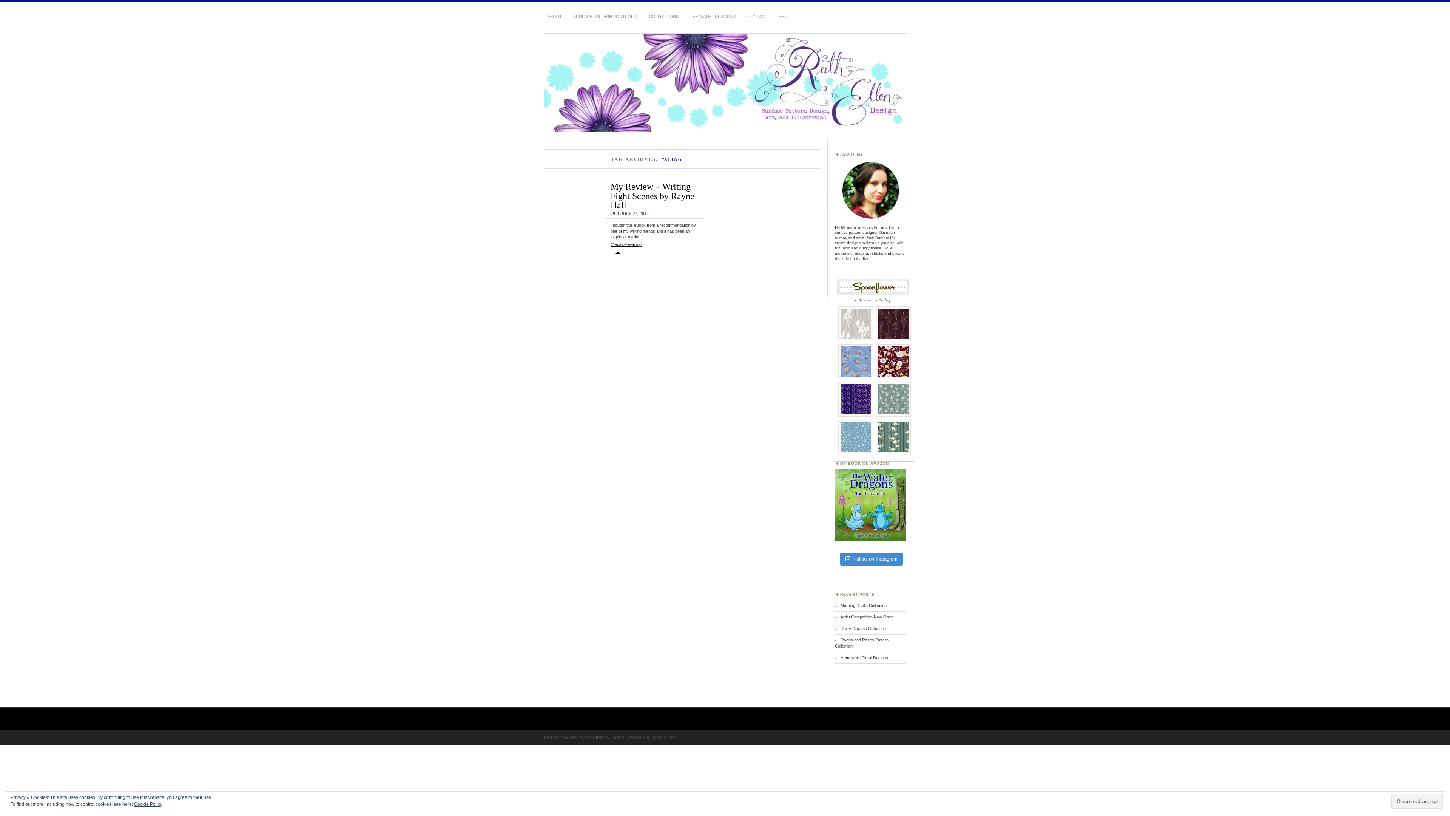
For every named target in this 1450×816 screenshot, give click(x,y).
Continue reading (626, 247)
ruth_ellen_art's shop (873, 300)
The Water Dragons (713, 16)
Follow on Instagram (875, 559)
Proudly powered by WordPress (576, 737)
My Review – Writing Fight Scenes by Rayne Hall (652, 195)
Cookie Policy (148, 804)
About (555, 16)
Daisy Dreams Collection (863, 628)
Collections (664, 16)
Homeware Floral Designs (864, 657)
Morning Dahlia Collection (864, 605)
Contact (757, 16)
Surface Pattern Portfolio (605, 16)
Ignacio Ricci (664, 737)
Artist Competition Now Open (867, 617)
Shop (784, 16)
